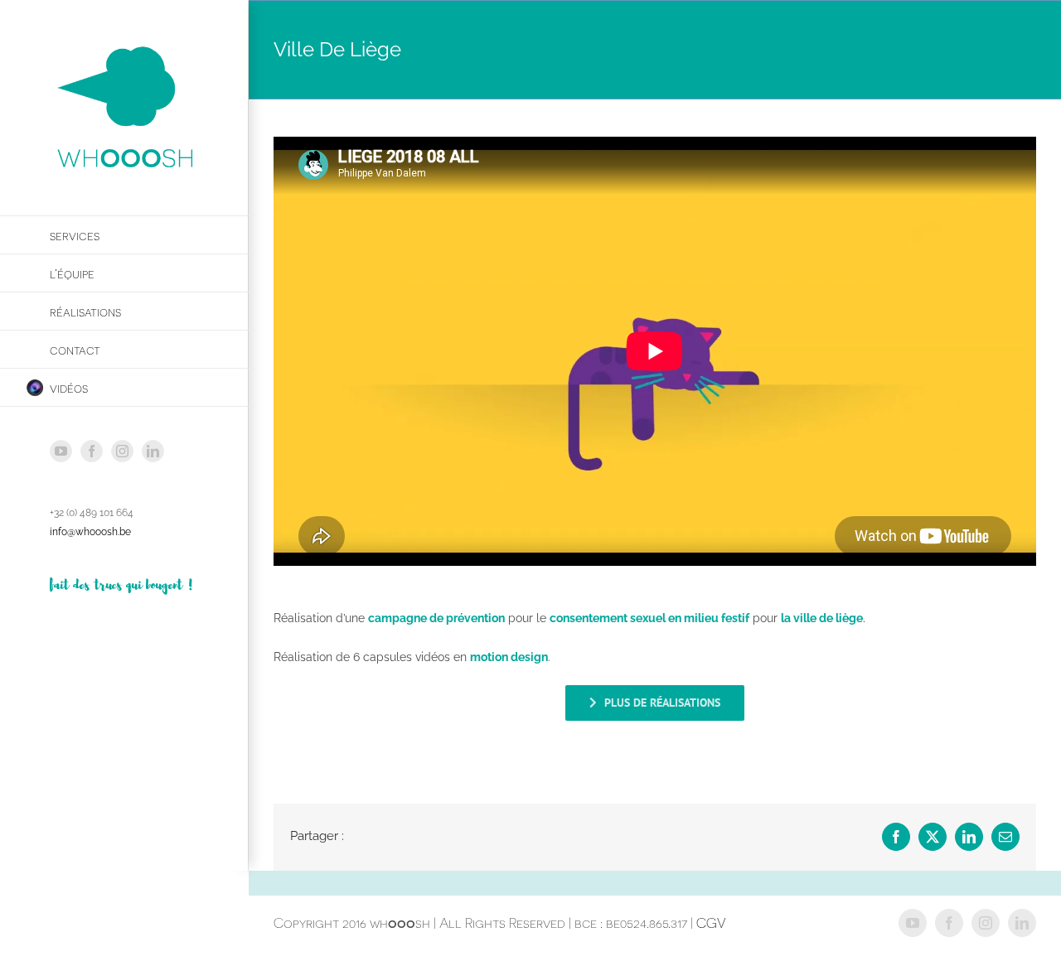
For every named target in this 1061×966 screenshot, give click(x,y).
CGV (711, 922)
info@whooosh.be (90, 532)
